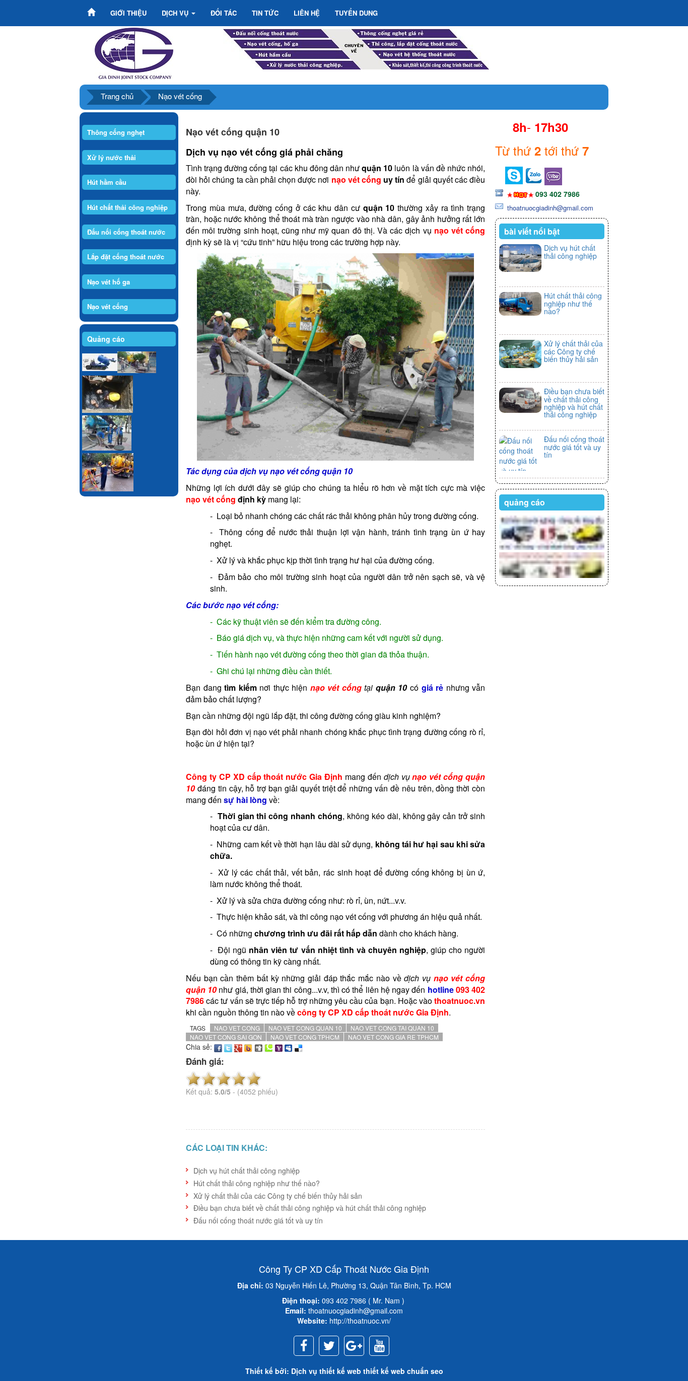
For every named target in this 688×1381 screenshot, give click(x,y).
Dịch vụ (176, 13)
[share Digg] (258, 1047)
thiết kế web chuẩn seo (403, 1371)
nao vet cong (237, 1028)
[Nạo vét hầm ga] (107, 394)
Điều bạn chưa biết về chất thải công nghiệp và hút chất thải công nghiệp (309, 1208)
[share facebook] (218, 1047)
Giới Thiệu (128, 13)
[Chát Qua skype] (533, 174)
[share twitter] (228, 1047)
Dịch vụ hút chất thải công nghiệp (246, 1171)
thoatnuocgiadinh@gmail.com (549, 207)
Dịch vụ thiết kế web (326, 1371)
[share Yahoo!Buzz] (248, 1047)
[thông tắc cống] (107, 472)
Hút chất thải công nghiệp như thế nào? (256, 1183)
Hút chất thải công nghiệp (127, 207)
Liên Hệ (307, 13)
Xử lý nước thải (111, 157)
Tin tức (265, 13)
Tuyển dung (356, 13)
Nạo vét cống (180, 96)
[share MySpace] (289, 1047)
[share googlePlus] (238, 1047)
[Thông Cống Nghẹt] (356, 47)
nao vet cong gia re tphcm (393, 1037)
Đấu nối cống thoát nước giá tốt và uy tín (258, 1220)
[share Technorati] (268, 1047)
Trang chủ (117, 96)
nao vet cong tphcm (304, 1037)
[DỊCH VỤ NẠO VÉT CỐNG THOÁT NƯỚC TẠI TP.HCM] (134, 52)
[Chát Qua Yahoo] (514, 174)
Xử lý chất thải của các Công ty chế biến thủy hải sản (277, 1196)
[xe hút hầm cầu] (99, 362)
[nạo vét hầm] (136, 362)
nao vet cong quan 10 (305, 1028)
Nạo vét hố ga (108, 281)
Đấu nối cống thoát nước (126, 232)
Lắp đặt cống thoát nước (125, 256)
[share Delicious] (299, 1047)
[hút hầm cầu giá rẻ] (551, 565)
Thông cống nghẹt (116, 132)
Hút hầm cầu (106, 182)
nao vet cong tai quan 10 (392, 1028)
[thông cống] (106, 433)
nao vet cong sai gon (226, 1037)
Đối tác (224, 13)
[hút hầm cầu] (551, 533)
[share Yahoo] (278, 1047)
